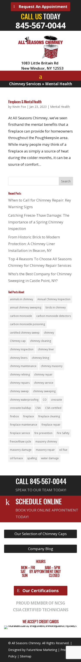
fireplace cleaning (49, 416)
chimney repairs (20, 383)
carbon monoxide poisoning (27, 324)
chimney (49, 332)
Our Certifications (40, 590)
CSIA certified (53, 408)
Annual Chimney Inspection (53, 299)
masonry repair (45, 450)
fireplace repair (50, 424)
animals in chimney (21, 299)
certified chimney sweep (25, 332)
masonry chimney (46, 441)
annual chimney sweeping (25, 307)
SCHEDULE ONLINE (39, 501)
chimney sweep (19, 391)
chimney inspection (21, 349)
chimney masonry (51, 366)
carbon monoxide (21, 316)
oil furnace (16, 458)
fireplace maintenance (23, 424)
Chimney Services (25, 83)
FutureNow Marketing (41, 650)
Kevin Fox (19, 107)
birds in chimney (56, 307)
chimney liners (18, 358)
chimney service (43, 383)
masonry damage (21, 450)
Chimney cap (18, 341)
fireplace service (20, 433)
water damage (50, 458)
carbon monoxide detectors (53, 316)
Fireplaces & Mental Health (24, 101)
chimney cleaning (40, 341)
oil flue (63, 450)
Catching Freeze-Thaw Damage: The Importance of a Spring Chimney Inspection (38, 222)
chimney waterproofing (24, 399)
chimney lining (40, 358)
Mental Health (60, 107)
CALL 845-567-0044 (41, 481)
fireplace (28, 416)
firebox (14, 416)
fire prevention (43, 433)
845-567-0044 (41, 25)
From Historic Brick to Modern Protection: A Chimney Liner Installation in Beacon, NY (34, 243)
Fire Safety (63, 433)
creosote (56, 399)
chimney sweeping (44, 391)
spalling (32, 458)
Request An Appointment (43, 6)
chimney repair (43, 374)
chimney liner (46, 349)
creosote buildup (20, 408)
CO (45, 399)
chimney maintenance (23, 366)
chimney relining (20, 374)
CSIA (38, 408)
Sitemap (25, 656)
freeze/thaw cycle (20, 441)
